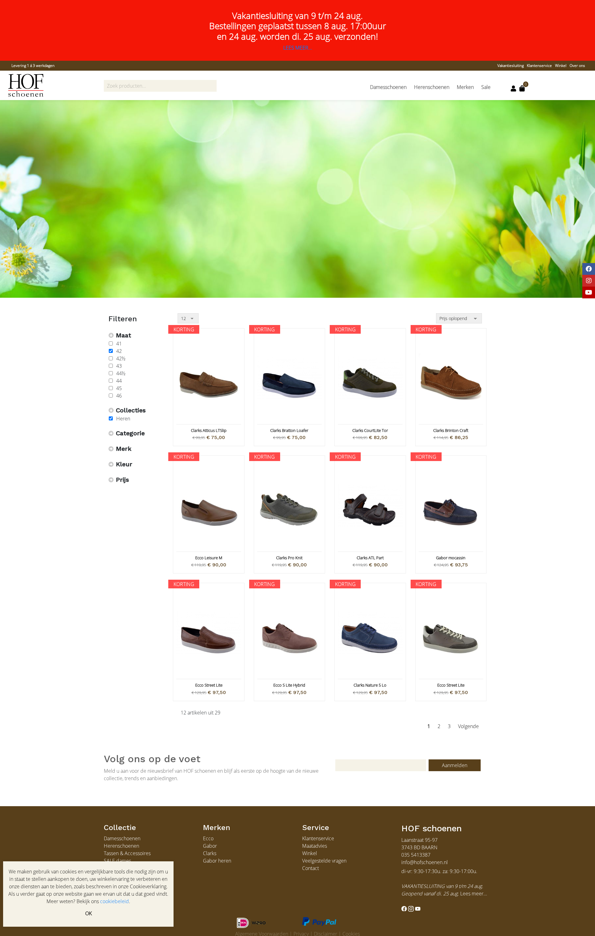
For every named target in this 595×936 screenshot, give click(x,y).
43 (119, 366)
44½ (121, 373)
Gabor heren (217, 860)
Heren (123, 418)
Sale (486, 87)
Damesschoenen (388, 87)
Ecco (208, 838)
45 (119, 388)
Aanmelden (454, 765)
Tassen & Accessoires (127, 853)
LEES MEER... (297, 47)
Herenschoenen (431, 87)
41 (119, 343)
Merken (465, 87)
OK (88, 913)
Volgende (468, 726)
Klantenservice (539, 65)
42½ (121, 358)
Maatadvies (314, 845)
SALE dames (117, 860)
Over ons (577, 65)
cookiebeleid (114, 901)
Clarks (209, 853)
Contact (310, 868)
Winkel (560, 65)
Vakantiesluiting (510, 65)
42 (119, 351)
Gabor (210, 845)
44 (119, 380)
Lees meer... (473, 893)
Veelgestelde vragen (324, 860)
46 (119, 395)
